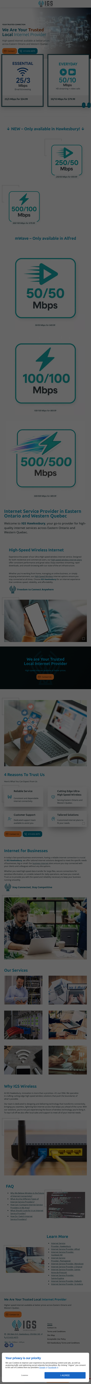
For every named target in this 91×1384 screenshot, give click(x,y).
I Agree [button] (65, 1375)
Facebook (52, 1367)
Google (42, 1367)
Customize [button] (24, 1375)
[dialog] (45, 1367)
